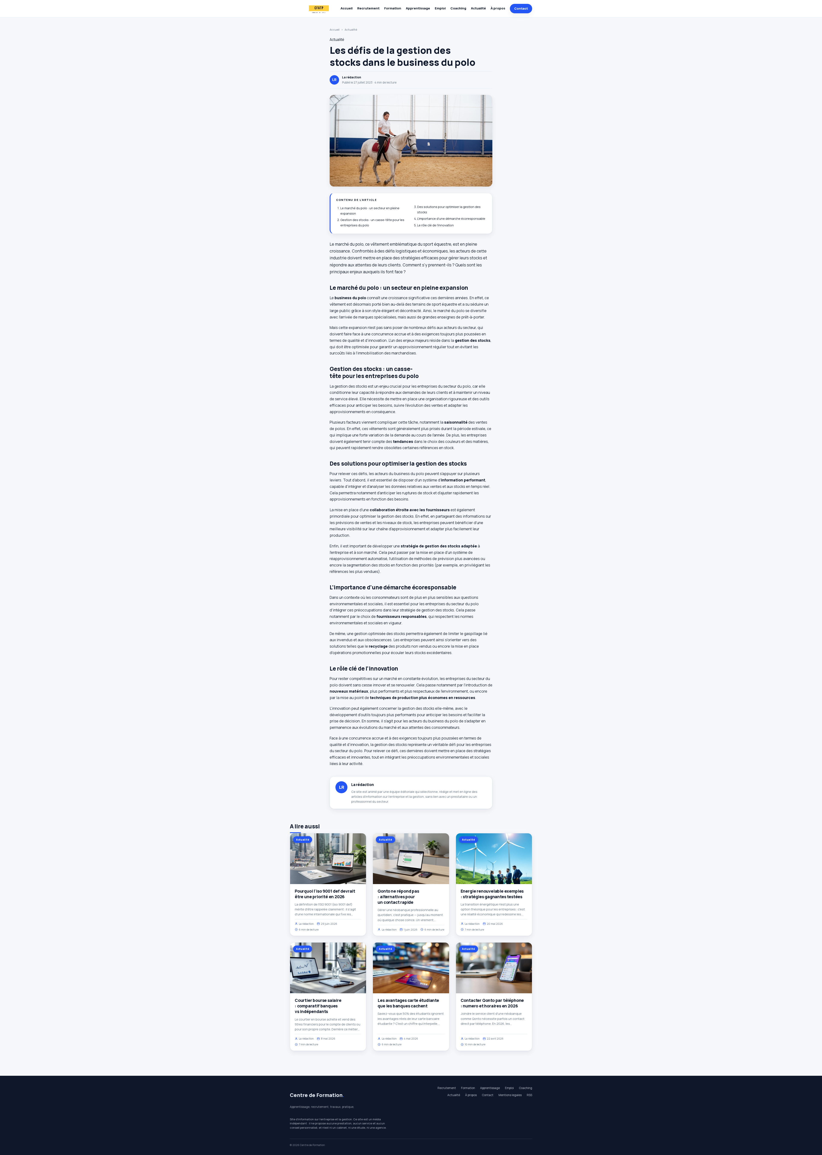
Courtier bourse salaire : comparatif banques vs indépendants (318, 1006)
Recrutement (368, 8)
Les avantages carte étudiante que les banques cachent (408, 1003)
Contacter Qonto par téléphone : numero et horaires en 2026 (492, 1003)
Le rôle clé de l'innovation (435, 225)
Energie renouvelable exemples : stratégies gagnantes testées (492, 893)
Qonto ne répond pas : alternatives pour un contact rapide (398, 896)
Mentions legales (510, 1095)
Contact (521, 8)
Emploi (440, 8)
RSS (529, 1095)
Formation (392, 8)
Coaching (458, 8)
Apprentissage (418, 8)
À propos (498, 8)
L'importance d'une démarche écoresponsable (451, 219)
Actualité (478, 8)
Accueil (347, 8)
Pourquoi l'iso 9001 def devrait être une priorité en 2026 (325, 893)
